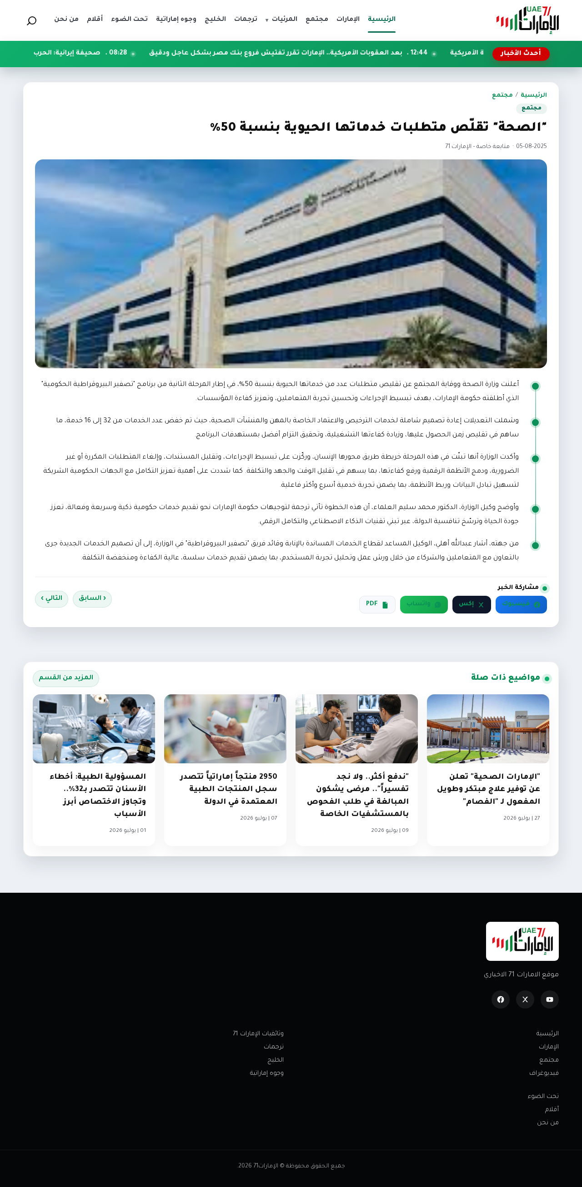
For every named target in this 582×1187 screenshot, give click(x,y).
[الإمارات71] (527, 20)
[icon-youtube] (550, 999)
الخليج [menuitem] (215, 20)
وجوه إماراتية (267, 1073)
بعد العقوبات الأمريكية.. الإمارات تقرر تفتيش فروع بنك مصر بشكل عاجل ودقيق (339, 53)
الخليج (275, 1060)
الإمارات (549, 1047)
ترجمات (274, 1047)
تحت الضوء (543, 1096)
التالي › (51, 599)
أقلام (552, 1110)
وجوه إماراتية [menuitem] (176, 20)
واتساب (418, 604)
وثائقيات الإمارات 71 (258, 1034)
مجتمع (502, 96)
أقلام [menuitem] (95, 20)
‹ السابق (92, 599)
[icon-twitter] (525, 999)
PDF (372, 604)
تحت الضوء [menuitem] (129, 20)
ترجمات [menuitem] (245, 20)
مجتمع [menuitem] (317, 20)
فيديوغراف (544, 1073)
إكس (466, 604)
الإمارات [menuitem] (348, 20)
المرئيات (281, 20)
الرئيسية (534, 96)
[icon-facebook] (501, 999)
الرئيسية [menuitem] (382, 20)
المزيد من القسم (66, 678)
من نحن (548, 1123)
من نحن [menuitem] (66, 20)
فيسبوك (516, 604)
